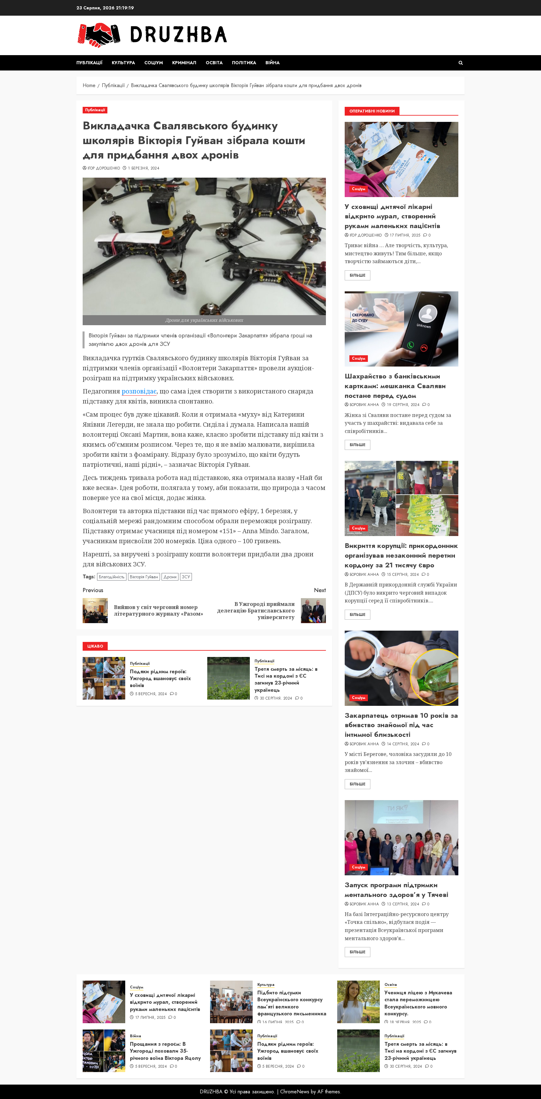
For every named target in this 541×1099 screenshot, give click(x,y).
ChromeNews (294, 1091)
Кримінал (184, 63)
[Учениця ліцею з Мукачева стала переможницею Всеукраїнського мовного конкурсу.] (358, 1002)
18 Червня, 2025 (405, 1022)
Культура (123, 63)
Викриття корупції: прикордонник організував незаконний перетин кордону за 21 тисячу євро (401, 555)
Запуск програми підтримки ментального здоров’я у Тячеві (396, 889)
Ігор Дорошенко (104, 168)
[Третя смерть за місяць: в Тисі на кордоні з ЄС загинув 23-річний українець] (228, 678)
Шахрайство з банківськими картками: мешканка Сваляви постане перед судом (395, 385)
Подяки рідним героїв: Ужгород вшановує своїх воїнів (160, 678)
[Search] (461, 63)
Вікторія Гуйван (144, 577)
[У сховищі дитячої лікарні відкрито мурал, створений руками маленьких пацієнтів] (401, 159)
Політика (244, 63)
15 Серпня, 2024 (403, 574)
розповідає (139, 391)
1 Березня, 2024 (143, 168)
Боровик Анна (364, 405)
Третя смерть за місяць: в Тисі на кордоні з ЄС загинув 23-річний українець (286, 679)
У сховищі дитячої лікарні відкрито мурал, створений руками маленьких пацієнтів (392, 216)
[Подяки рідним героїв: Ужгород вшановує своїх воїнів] (104, 678)
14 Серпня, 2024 (403, 744)
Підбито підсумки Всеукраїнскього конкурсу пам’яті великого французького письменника (291, 1003)
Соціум (153, 63)
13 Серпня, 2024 (403, 904)
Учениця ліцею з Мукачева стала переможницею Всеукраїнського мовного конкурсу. (418, 1003)
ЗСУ (186, 577)
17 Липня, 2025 (405, 235)
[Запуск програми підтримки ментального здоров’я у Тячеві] (401, 837)
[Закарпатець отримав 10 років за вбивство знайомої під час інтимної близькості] (401, 668)
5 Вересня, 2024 (151, 694)
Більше (357, 275)
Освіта (214, 63)
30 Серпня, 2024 (276, 698)
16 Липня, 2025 (277, 1022)
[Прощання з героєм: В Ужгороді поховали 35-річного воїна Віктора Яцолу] (104, 1050)
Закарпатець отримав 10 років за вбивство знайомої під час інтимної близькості (401, 725)
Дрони (170, 577)
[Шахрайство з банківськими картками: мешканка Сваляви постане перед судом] (401, 329)
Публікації (89, 63)
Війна (272, 63)
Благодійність (112, 577)
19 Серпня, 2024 (403, 405)
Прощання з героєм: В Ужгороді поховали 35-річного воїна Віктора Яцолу (165, 1051)
